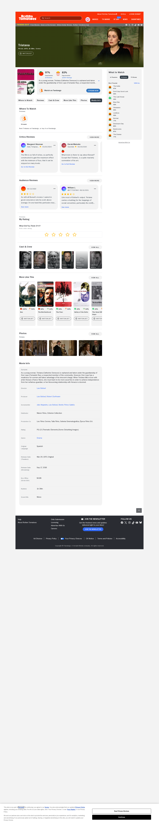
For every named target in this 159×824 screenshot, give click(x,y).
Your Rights (71, 809)
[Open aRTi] (87, 19)
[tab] (114, 77)
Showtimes (136, 19)
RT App (116, 19)
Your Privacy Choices (73, 539)
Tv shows (106, 19)
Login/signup (135, 14)
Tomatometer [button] (49, 75)
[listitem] (124, 87)
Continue (121, 817)
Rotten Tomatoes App (81, 25)
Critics (123, 14)
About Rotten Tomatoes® (107, 14)
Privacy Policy (80, 807)
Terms (47, 807)
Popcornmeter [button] (66, 75)
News (125, 19)
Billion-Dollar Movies (64, 25)
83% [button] (64, 72)
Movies (95, 19)
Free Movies (34, 25)
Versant (21, 807)
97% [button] (47, 72)
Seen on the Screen (48, 25)
